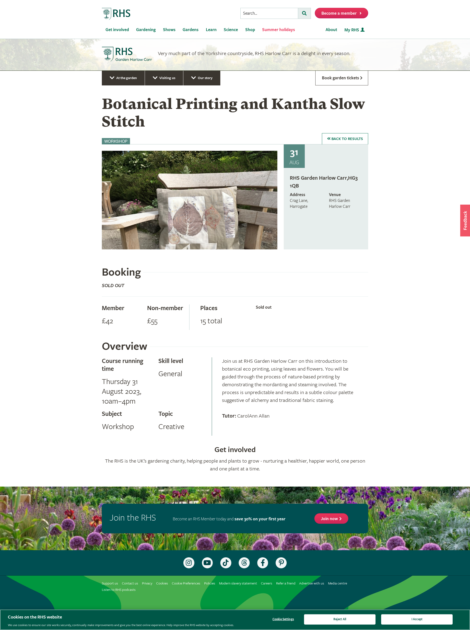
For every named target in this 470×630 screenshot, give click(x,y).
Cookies (162, 583)
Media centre (337, 583)
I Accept (417, 619)
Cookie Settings (283, 619)
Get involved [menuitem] (117, 29)
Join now (329, 518)
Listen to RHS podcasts (119, 590)
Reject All (339, 619)
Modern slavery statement (238, 583)
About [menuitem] (331, 29)
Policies (209, 583)
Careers (266, 583)
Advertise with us (311, 583)
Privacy (147, 583)
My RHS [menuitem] (351, 30)
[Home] (116, 14)
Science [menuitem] (231, 29)
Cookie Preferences (186, 583)
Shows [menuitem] (169, 29)
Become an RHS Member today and (229, 519)
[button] (465, 220)
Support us (110, 583)
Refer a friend (285, 583)
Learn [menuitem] (211, 29)
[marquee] (235, 55)
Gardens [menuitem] (191, 29)
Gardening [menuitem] (146, 29)
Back (346, 139)
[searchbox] (269, 13)
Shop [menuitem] (250, 29)
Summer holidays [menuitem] (278, 29)
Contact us (130, 583)
